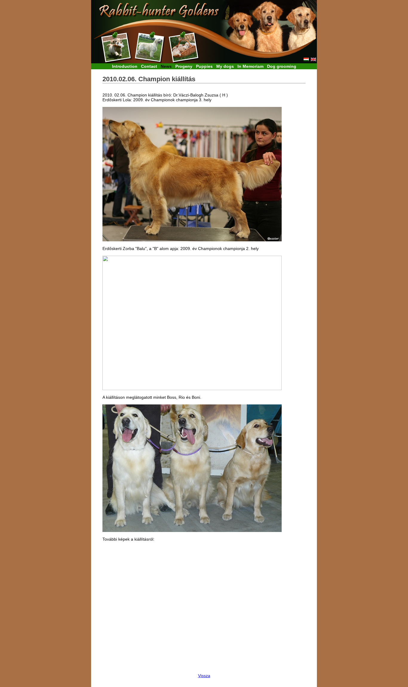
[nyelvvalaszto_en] (313, 59)
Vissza (204, 675)
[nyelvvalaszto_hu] (306, 59)
